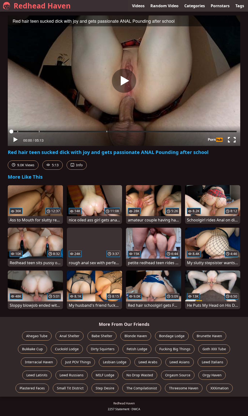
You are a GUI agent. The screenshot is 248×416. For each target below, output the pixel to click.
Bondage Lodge (172, 336)
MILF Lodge (105, 375)
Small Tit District (70, 388)
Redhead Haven (42, 6)
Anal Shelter (69, 336)
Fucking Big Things (174, 349)
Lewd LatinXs (36, 375)
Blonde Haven (135, 336)
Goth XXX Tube (214, 349)
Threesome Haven (183, 388)
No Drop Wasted (139, 375)
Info (79, 165)
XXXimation (219, 388)
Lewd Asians (180, 362)
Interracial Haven (39, 362)
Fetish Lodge (137, 349)
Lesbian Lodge (114, 362)
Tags (239, 5)
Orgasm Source (177, 375)
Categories (194, 5)
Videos (138, 5)
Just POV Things (78, 362)
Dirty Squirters (103, 349)
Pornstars (220, 5)
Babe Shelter (102, 336)
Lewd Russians (72, 375)
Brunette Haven (209, 336)
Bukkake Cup (32, 349)
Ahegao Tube (36, 336)
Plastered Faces (32, 388)
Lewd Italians (212, 362)
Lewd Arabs (148, 362)
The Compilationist (141, 388)
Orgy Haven (212, 375)
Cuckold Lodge (67, 349)
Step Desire (105, 388)
